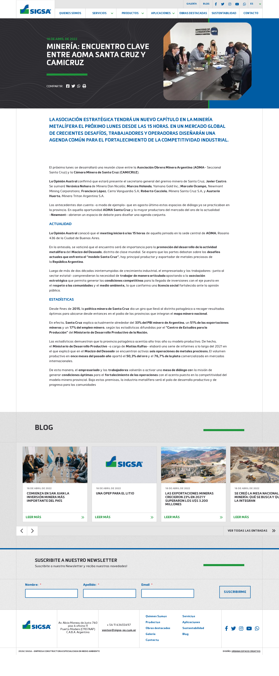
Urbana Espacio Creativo (246, 651)
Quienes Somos (70, 13)
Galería (191, 4)
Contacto (250, 13)
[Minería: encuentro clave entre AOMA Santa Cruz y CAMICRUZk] (67, 86)
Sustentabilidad (224, 13)
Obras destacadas (158, 628)
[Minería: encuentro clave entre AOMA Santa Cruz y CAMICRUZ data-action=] (78, 86)
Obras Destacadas (193, 13)
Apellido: (91, 585)
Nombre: (33, 585)
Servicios (99, 13)
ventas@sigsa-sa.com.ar (119, 630)
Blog (206, 4)
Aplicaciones (161, 13)
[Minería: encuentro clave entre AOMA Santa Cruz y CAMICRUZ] (73, 86)
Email (147, 585)
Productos (130, 13)
